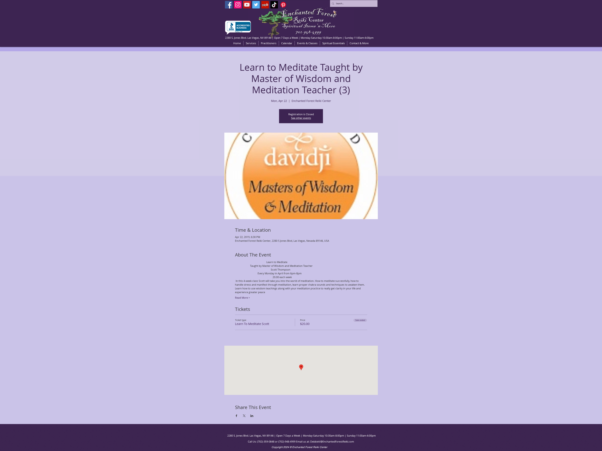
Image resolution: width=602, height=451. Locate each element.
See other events (301, 118)
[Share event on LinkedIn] (251, 415)
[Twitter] (256, 4)
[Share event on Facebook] (236, 415)
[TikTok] (274, 4)
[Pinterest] (283, 4)
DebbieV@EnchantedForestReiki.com (332, 441)
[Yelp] (265, 4)
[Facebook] (228, 4)
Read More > (242, 297)
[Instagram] (238, 4)
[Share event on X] (244, 415)
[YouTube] (247, 4)
